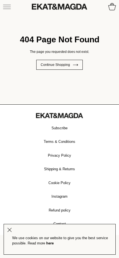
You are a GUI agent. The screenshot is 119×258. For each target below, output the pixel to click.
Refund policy (60, 210)
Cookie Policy (59, 183)
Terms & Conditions (59, 142)
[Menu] (7, 6)
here (50, 243)
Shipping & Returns (59, 169)
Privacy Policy (59, 155)
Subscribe (59, 128)
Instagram (59, 196)
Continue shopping (55, 65)
